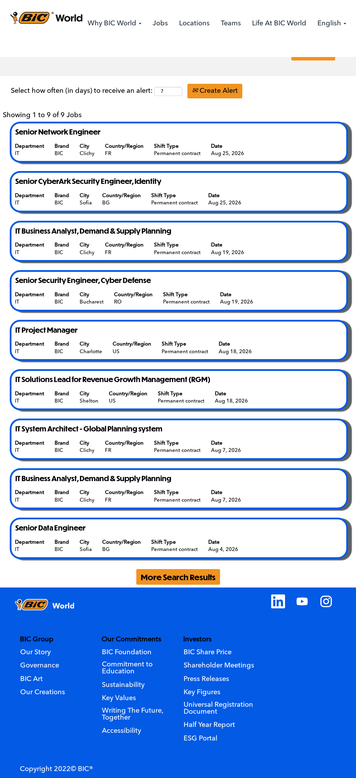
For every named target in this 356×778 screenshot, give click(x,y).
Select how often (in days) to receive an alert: (82, 91)
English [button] (330, 23)
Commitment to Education (127, 668)
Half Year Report (209, 725)
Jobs (160, 23)
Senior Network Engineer (57, 131)
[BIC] (46, 17)
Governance (39, 665)
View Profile (327, 49)
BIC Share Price (208, 652)
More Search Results (178, 577)
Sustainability (123, 685)
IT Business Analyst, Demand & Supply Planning (93, 230)
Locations (194, 23)
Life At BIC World (279, 23)
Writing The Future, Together (132, 714)
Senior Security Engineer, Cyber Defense (83, 280)
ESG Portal (200, 738)
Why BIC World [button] (113, 23)
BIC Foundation (127, 652)
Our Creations (42, 692)
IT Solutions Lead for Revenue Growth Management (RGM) (112, 379)
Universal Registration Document (218, 708)
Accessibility (121, 731)
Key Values (119, 698)
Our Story (35, 652)
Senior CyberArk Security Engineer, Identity (88, 181)
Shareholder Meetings (219, 665)
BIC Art (31, 679)
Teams (231, 23)
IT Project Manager (46, 329)
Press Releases (206, 679)
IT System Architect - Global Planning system (88, 428)
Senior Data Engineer (50, 527)
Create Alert (218, 91)
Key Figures (202, 692)
